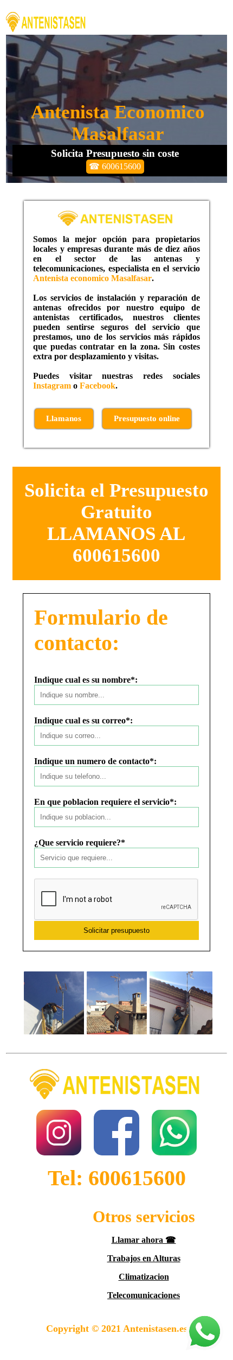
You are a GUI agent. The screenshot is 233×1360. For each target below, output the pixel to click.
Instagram (52, 385)
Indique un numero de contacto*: (95, 761)
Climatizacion (144, 1276)
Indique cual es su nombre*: (86, 679)
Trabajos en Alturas (143, 1258)
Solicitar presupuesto (116, 930)
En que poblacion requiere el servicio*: (105, 801)
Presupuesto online (147, 418)
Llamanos (63, 418)
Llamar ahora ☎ (144, 1239)
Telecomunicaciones (143, 1295)
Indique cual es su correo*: (83, 720)
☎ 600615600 (115, 166)
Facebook (97, 385)
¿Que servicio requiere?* (79, 842)
